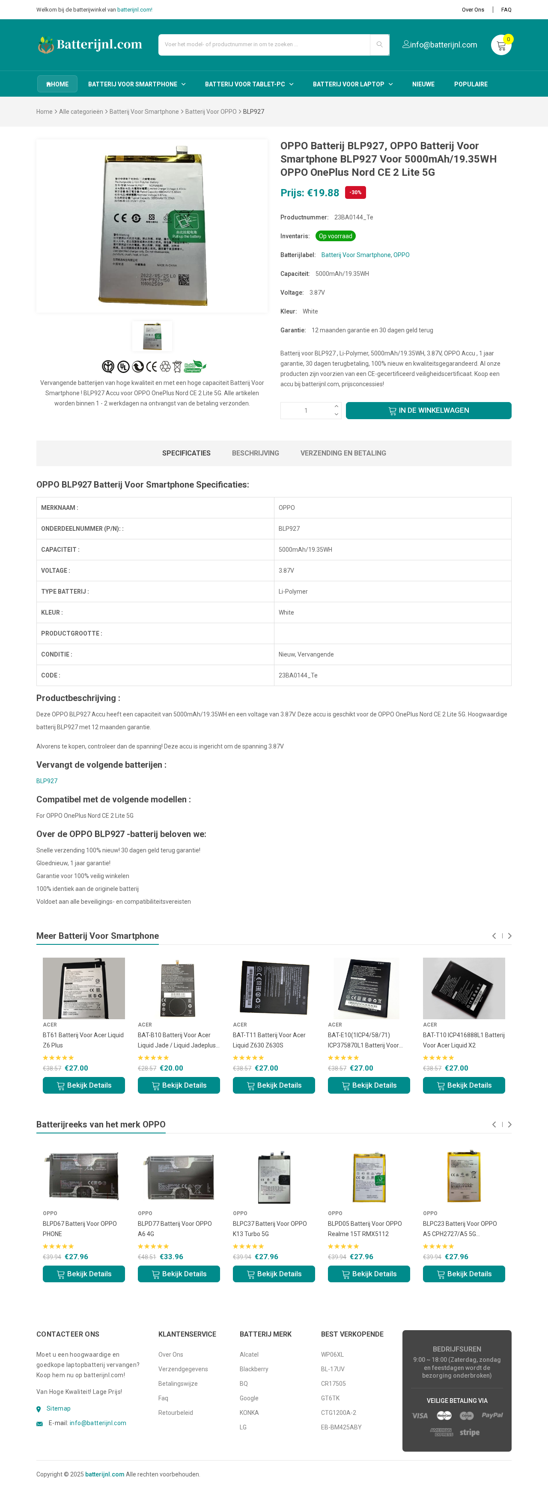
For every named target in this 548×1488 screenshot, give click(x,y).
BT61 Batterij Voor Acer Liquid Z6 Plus (83, 1040)
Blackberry (254, 1369)
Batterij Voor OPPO (211, 111)
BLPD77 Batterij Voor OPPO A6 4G (175, 1228)
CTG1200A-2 (338, 1412)
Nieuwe (423, 84)
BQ (244, 1383)
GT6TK (330, 1398)
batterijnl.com (105, 1474)
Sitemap (59, 1408)
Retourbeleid (175, 1412)
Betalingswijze (178, 1383)
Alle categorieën (81, 111)
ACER (50, 1025)
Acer (240, 1025)
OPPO (401, 254)
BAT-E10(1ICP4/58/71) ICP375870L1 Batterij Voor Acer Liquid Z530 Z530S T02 (366, 1041)
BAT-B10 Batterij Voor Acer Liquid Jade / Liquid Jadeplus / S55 (179, 1041)
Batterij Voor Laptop (348, 84)
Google (249, 1398)
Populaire (471, 84)
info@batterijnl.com (98, 1423)
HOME (59, 84)
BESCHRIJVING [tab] (255, 453)
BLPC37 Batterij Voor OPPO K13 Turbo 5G (270, 1228)
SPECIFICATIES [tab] (186, 453)
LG (243, 1427)
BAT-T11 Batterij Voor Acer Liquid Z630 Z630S (269, 1040)
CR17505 (333, 1383)
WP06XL (332, 1354)
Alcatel (249, 1354)
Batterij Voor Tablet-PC (245, 84)
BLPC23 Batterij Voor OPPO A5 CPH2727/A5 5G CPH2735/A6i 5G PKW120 (460, 1229)
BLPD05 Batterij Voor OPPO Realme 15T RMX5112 (365, 1228)
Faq (163, 1398)
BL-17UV (333, 1369)
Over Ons (473, 9)
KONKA (249, 1412)
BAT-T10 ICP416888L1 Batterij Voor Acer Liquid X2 (464, 1040)
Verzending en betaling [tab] (343, 453)
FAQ (506, 9)
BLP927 (46, 781)
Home (44, 111)
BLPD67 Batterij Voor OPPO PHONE (80, 1228)
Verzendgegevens (183, 1369)
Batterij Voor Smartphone (132, 84)
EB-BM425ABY (341, 1427)
